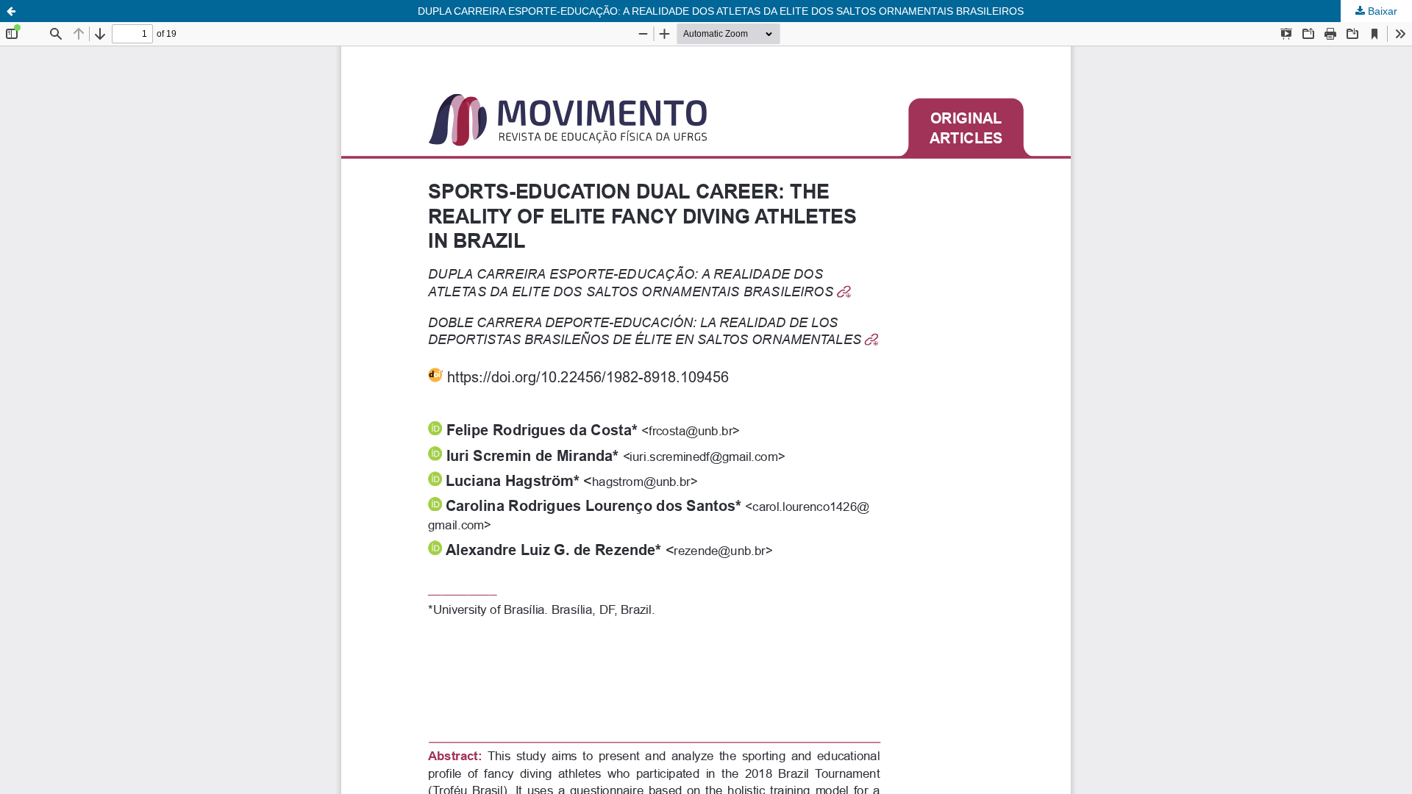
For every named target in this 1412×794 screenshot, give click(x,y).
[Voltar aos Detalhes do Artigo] (11, 11)
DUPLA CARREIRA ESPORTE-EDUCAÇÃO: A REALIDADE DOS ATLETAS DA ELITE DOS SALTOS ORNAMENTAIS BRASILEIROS (721, 11)
